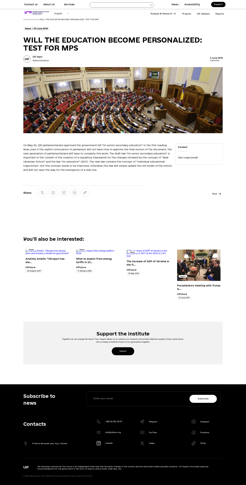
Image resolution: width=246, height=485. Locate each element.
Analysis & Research (161, 13)
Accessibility (192, 4)
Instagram (204, 421)
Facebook (204, 432)
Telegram (153, 421)
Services (69, 4)
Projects (186, 14)
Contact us (31, 4)
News (175, 4)
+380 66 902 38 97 (113, 421)
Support (218, 4)
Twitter (152, 443)
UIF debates (203, 14)
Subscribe (203, 398)
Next (214, 194)
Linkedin (109, 443)
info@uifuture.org (113, 432)
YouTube (153, 432)
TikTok (203, 443)
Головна (27, 19)
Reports (219, 14)
